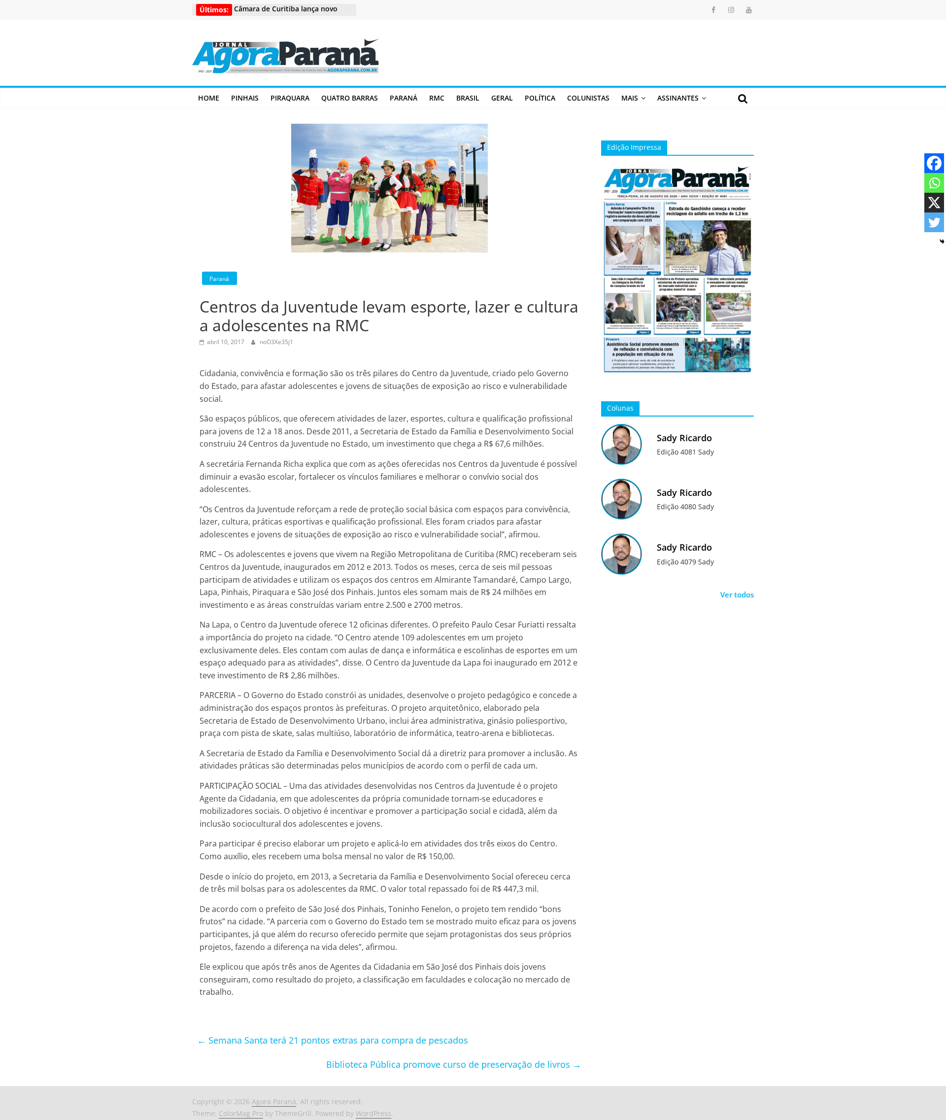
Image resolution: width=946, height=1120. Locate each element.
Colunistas (588, 98)
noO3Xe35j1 (276, 342)
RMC (436, 98)
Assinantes (678, 98)
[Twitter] (934, 222)
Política (540, 98)
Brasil (467, 98)
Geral (502, 98)
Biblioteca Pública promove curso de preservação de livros (453, 1064)
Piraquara (289, 98)
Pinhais (245, 98)
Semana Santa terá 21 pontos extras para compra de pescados (332, 1040)
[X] (934, 202)
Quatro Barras (349, 98)
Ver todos (737, 594)
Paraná (403, 98)
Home (208, 98)
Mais (629, 98)
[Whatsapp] (934, 183)
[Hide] (942, 241)
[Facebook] (934, 163)
